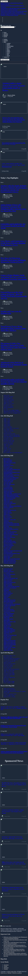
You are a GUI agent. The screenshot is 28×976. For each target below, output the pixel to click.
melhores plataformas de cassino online (13, 550)
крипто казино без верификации (12, 413)
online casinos (7, 420)
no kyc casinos (7, 515)
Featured (6, 40)
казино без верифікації (9, 661)
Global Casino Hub (11, 971)
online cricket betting (8, 672)
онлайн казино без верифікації (11, 435)
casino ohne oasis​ (8, 583)
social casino (7, 595)
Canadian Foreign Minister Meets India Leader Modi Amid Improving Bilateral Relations (13, 9)
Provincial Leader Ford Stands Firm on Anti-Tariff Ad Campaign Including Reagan (14, 382)
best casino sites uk (8, 666)
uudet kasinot (7, 589)
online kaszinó (7, 622)
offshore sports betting (9, 545)
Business (6, 35)
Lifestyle (9, 47)
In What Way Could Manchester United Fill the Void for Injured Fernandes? (15, 943)
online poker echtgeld (9, 533)
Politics (8, 51)
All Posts (6, 33)
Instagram (6, 967)
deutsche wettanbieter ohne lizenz (11, 524)
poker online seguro (8, 429)
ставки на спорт (8, 636)
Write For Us (4, 973)
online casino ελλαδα (9, 403)
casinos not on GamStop (9, 696)
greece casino (7, 451)
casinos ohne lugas (8, 522)
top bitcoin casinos (8, 439)
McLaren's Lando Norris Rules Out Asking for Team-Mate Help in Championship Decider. (13, 14)
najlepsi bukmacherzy (9, 609)
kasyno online (7, 676)
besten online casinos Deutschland (12, 558)
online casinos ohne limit (9, 497)
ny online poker (7, 547)
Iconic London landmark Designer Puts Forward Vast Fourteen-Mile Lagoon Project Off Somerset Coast (13, 165)
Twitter (5, 966)
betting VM (6, 447)
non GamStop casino (8, 476)
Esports (5, 36)
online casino (7, 418)
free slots (6, 408)
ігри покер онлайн (8, 602)
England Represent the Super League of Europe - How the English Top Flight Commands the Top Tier (14, 295)
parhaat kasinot (7, 606)
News (8, 48)
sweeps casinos (7, 511)
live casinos (6, 526)
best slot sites (7, 458)
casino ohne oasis (8, 535)
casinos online (7, 557)
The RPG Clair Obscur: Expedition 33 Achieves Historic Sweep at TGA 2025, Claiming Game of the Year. (14, 708)
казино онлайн (7, 432)
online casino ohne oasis (9, 537)
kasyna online (7, 608)
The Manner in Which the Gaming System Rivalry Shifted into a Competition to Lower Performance (13, 743)
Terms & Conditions (17, 973)
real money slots (7, 570)
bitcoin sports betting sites (10, 519)
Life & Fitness (10, 46)
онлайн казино (7, 448)
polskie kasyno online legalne (10, 578)
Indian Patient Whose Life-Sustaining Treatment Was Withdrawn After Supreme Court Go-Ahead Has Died (13, 208)
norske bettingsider (8, 501)
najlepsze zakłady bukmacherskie (11, 669)
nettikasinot (6, 590)
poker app (6, 597)
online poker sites (8, 402)
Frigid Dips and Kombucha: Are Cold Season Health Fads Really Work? (13, 226)
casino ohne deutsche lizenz (10, 531)
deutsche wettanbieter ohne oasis (11, 523)
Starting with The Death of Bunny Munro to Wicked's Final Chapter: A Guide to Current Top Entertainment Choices (14, 189)
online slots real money (9, 688)
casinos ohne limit (8, 556)
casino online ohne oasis (9, 601)
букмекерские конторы (9, 433)
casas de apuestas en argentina (11, 659)
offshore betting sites (8, 480)
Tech (8, 54)
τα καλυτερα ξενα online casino (11, 477)
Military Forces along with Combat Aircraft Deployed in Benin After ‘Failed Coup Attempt (12, 734)
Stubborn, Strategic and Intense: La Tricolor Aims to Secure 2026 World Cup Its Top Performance (14, 752)
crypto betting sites (8, 468)
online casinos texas (8, 444)
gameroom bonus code (9, 440)
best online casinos (8, 645)
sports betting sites (8, 398)
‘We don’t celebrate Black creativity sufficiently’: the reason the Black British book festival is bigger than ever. (15, 955)
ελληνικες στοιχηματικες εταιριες (11, 658)
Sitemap (9, 973)
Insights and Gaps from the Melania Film (11, 312)
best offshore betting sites (9, 621)
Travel (8, 55)
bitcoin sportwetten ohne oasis (11, 534)
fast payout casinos (8, 657)
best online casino (8, 427)
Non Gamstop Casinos (9, 682)
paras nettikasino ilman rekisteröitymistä (13, 452)
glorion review (7, 612)
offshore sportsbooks (8, 407)
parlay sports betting (8, 437)
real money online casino (9, 655)
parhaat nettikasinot (8, 628)
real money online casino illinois (11, 428)
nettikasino (6, 520)
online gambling (7, 594)
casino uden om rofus (9, 431)
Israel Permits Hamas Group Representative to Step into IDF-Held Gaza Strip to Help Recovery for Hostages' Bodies (15, 947)
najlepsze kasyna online (9, 610)
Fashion (5, 39)
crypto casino (7, 421)
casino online (7, 620)
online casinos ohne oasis (9, 560)
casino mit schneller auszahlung (11, 529)
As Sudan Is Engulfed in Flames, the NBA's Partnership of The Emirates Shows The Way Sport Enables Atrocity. (14, 951)
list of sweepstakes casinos (10, 478)
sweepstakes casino (8, 443)
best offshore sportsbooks (10, 462)
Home (5, 32)
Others (8, 50)
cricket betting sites (8, 650)
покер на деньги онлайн (10, 561)
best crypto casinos (8, 579)
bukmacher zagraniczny (9, 677)
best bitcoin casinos (8, 488)
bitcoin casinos (7, 463)
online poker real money (9, 631)
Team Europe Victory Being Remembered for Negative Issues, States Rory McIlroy (13, 328)
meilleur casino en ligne (9, 681)
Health (8, 44)
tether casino (6, 395)
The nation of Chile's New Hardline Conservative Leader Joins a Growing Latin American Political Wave (13, 346)
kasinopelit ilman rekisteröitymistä (12, 472)
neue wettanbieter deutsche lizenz (11, 496)
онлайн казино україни (9, 647)
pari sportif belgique (8, 554)
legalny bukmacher (8, 614)
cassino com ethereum (9, 491)
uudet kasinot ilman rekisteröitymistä (12, 493)
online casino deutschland (10, 644)
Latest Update (4, 1)
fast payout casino (8, 404)
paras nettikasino (7, 668)
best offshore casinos (8, 399)
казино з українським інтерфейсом (12, 505)
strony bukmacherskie (9, 613)
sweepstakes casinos (8, 396)
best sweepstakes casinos (9, 541)
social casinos (7, 422)
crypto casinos (7, 424)
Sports (8, 53)
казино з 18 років (8, 470)
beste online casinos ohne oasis (11, 495)
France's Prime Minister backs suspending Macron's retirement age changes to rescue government (14, 277)
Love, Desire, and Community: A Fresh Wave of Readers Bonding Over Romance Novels (13, 243)
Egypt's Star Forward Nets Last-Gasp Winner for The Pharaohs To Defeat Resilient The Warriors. (13, 119)
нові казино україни (9, 400)
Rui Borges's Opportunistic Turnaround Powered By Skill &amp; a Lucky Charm (13, 726)
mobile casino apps (8, 593)
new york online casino (9, 484)
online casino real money (9, 629)
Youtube (6, 969)
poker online (6, 692)
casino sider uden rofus (9, 670)
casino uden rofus (8, 492)
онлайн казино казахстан (10, 635)
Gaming (8, 43)
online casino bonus (8, 499)
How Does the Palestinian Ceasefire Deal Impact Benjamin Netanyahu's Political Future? (13, 260)
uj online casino (7, 576)
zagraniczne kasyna (8, 616)
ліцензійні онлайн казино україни (12, 411)
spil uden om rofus (8, 552)
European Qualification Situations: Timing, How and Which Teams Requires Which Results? (14, 717)
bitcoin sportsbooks (8, 489)
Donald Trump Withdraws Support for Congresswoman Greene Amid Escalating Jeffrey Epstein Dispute (14, 11)
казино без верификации (10, 587)
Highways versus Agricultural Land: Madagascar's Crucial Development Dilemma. (15, 937)
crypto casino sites (8, 487)
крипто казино (7, 624)
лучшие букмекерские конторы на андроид (14, 691)
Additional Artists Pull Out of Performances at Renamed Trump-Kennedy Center (14, 364)
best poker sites (7, 482)
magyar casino (7, 450)
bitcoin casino (7, 466)
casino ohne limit (8, 527)
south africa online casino (10, 503)
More (5, 42)
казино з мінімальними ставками (12, 603)
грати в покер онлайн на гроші (11, 586)
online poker (6, 617)
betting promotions (8, 584)
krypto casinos (7, 530)
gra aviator (6, 678)
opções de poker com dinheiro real (12, 469)
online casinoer (7, 591)
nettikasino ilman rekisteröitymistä (12, 436)
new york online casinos (9, 574)
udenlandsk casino (8, 473)
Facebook (6, 965)
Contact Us (6, 57)
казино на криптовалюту (10, 694)
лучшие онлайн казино (9, 605)
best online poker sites (9, 441)
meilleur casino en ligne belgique (11, 410)
